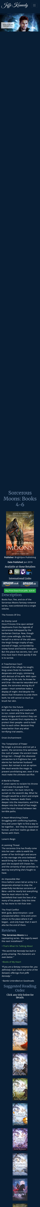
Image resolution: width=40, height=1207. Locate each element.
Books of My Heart (12, 961)
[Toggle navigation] (34, 5)
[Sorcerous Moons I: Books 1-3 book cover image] (20, 1189)
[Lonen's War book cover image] (20, 1014)
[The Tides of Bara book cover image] (20, 1064)
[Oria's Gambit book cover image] (20, 1039)
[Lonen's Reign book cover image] (20, 1139)
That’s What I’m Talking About (18, 946)
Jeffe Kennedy (15, 5)
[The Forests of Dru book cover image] (20, 1089)
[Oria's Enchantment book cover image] (20, 1114)
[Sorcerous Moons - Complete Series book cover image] (20, 1164)
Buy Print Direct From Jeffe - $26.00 (20, 590)
